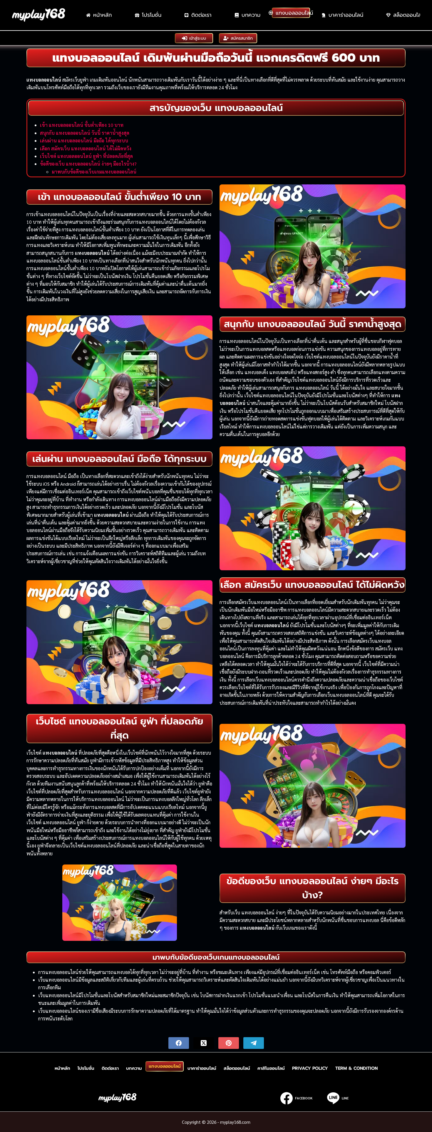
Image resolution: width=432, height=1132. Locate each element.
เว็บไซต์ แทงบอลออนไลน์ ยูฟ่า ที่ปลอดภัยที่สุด (86, 156)
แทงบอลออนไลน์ (293, 13)
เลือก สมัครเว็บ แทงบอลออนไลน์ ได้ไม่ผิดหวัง (85, 148)
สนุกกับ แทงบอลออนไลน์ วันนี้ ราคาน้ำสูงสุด (84, 133)
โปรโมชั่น (151, 15)
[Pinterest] (228, 1043)
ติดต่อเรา (201, 15)
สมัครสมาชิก (242, 38)
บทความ (251, 15)
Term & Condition (356, 1068)
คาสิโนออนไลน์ (271, 1068)
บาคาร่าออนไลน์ (346, 15)
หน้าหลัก (102, 15)
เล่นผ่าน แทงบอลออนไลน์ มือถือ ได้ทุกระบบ (84, 140)
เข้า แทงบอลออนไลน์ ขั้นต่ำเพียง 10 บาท (81, 125)
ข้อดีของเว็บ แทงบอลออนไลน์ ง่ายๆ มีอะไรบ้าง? (88, 164)
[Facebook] (178, 1043)
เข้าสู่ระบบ (197, 38)
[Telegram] (253, 1043)
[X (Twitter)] (203, 1043)
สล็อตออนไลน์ (237, 1068)
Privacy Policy (310, 1068)
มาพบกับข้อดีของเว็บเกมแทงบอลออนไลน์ (94, 172)
